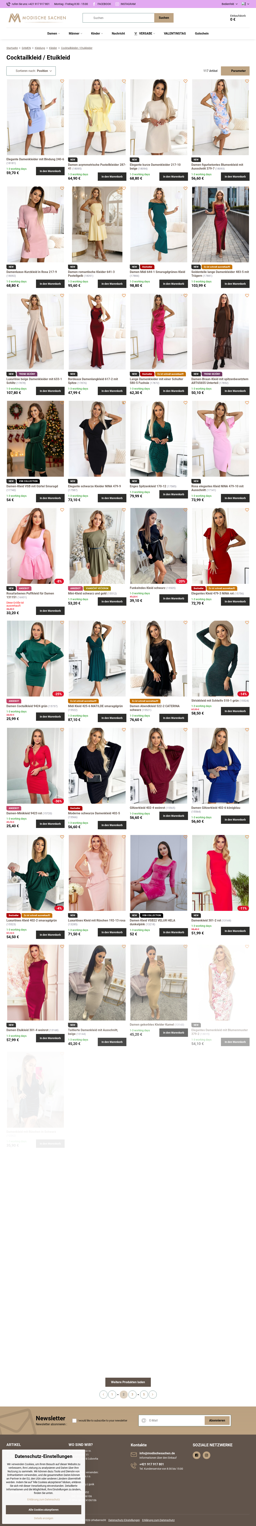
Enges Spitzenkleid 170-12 (148, 486)
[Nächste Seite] (153, 1395)
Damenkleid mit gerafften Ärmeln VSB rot (158, 1244)
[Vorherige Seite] (103, 1395)
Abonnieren (217, 1420)
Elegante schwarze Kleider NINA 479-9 (94, 486)
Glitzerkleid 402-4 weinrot (147, 808)
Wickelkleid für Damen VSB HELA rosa (32, 1354)
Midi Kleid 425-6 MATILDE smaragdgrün (95, 706)
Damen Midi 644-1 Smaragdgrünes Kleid (157, 272)
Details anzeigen (43, 1518)
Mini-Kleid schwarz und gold (87, 593)
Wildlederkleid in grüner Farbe (212, 1137)
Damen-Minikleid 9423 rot (24, 813)
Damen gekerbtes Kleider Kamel (152, 1024)
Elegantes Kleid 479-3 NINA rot (212, 593)
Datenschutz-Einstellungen (124, 1520)
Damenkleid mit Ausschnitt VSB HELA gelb (220, 1244)
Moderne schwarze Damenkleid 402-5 (94, 813)
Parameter (238, 71)
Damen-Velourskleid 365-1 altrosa (29, 1244)
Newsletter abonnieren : (51, 1424)
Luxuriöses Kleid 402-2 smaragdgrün (31, 920)
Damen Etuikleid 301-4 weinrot (27, 1030)
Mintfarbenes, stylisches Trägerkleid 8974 (158, 1137)
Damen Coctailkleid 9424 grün (26, 706)
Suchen (164, 18)
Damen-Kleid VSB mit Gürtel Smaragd (32, 486)
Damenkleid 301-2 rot (206, 920)
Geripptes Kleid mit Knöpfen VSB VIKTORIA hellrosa (213, 1356)
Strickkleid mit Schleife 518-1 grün (215, 700)
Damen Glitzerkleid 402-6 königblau (215, 808)
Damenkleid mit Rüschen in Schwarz (31, 1132)
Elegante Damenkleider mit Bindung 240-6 (35, 159)
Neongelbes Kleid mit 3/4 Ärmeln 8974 (94, 1137)
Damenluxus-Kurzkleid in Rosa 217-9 (31, 272)
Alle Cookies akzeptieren (44, 1509)
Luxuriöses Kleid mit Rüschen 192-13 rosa (96, 920)
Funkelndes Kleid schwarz (147, 588)
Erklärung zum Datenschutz (158, 1520)
